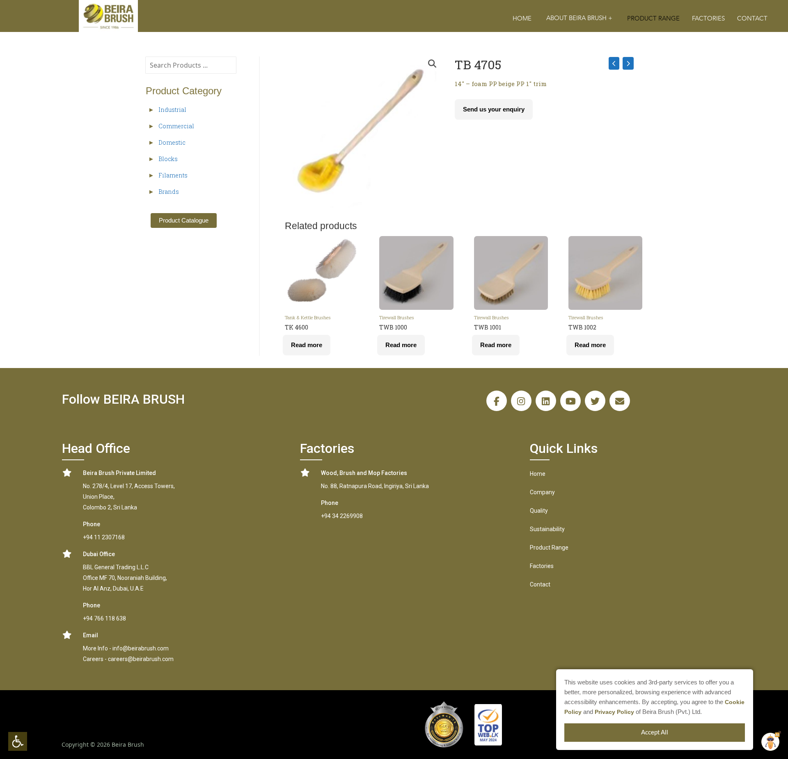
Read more (306, 344)
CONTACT (752, 19)
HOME (522, 19)
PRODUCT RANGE (653, 19)
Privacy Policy (614, 712)
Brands (168, 191)
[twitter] (595, 401)
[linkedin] (546, 401)
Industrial (172, 110)
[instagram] (521, 401)
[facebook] (496, 401)
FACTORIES (708, 19)
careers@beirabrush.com (141, 659)
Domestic (172, 142)
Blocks (168, 159)
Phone (91, 524)
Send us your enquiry (494, 109)
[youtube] (570, 401)
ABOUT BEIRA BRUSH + (579, 18)
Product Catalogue (183, 220)
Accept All (654, 732)
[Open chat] (770, 742)
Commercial (176, 126)
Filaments (173, 175)
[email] (619, 401)
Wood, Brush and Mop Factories (364, 473)
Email (90, 635)
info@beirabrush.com (140, 648)
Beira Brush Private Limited (119, 473)
